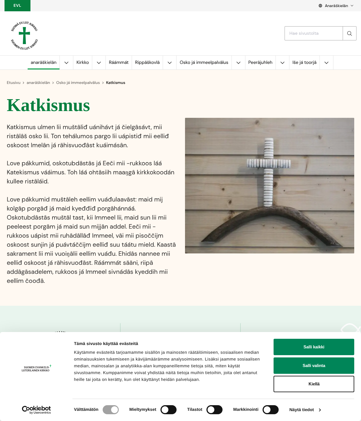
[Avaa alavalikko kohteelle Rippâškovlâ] (169, 63)
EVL (17, 5)
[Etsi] (349, 33)
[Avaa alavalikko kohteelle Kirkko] (98, 63)
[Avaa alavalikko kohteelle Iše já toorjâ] (326, 63)
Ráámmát (119, 62)
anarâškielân (43, 62)
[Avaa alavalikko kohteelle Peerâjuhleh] (282, 63)
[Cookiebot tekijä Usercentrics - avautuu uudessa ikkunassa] (36, 410)
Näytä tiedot (301, 409)
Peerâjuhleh (260, 62)
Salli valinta (314, 365)
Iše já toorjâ (304, 62)
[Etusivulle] (24, 33)
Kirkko (82, 62)
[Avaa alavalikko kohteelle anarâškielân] (66, 63)
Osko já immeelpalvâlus (204, 62)
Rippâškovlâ (147, 62)
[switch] (168, 409)
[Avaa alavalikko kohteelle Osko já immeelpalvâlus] (238, 63)
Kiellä (314, 383)
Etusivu (13, 82)
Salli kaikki (313, 346)
